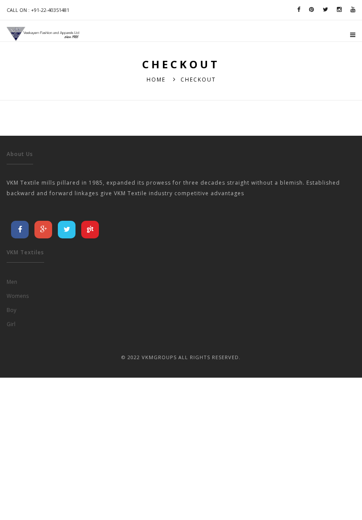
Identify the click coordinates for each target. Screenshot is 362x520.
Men (12, 282)
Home (156, 79)
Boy (11, 310)
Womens (18, 296)
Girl (11, 324)
